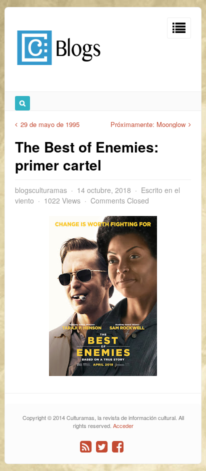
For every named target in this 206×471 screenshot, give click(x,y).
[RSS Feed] (86, 447)
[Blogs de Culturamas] (58, 68)
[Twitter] (102, 447)
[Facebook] (118, 447)
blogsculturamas (41, 190)
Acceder (123, 426)
